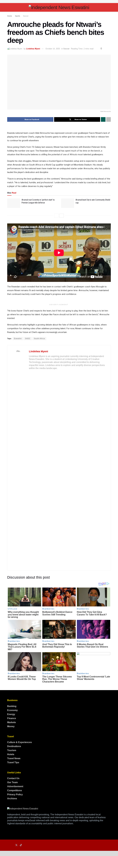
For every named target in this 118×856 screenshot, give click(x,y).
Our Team (12, 782)
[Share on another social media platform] (108, 119)
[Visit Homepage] (59, 7)
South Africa (39, 339)
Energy (11, 714)
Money (11, 726)
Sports (17, 16)
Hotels (10, 754)
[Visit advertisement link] (59, 1)
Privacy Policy (15, 794)
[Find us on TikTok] (21, 845)
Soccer (25, 16)
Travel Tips (13, 762)
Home (9, 16)
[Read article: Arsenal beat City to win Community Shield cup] (67, 203)
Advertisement (15, 786)
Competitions (14, 790)
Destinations (14, 746)
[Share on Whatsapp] (103, 119)
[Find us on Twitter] (16, 845)
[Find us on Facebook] (8, 845)
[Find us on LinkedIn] (12, 845)
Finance (11, 718)
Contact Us (13, 778)
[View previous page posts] (56, 216)
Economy (12, 710)
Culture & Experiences (19, 742)
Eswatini (18, 339)
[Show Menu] (8, 7)
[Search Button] (109, 7)
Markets (11, 722)
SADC (28, 339)
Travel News (13, 758)
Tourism (11, 750)
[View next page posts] (61, 216)
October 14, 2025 (52, 49)
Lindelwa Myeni (33, 49)
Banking (11, 706)
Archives (12, 798)
